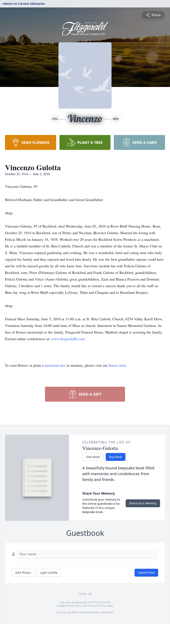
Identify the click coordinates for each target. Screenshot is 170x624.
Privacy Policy (73, 605)
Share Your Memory (143, 503)
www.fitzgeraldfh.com (68, 338)
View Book (93, 457)
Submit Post (146, 573)
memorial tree (55, 365)
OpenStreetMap (89, 612)
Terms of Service (96, 605)
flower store (117, 365)
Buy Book (115, 457)
